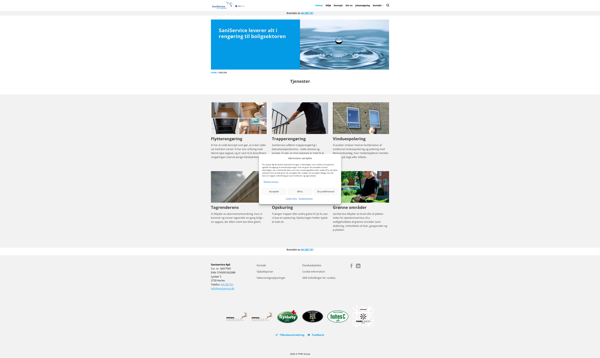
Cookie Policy (291, 198)
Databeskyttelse (306, 198)
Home (214, 72)
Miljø (328, 5)
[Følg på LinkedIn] (358, 266)
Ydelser (319, 5)
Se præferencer (326, 191)
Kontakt (377, 5)
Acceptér (274, 191)
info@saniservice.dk (222, 288)
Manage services (271, 181)
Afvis (300, 191)
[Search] (387, 5)
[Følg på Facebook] (351, 266)
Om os (348, 5)
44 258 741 (307, 13)
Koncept (338, 5)
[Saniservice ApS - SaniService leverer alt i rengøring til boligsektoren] (230, 5)
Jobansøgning (362, 5)
